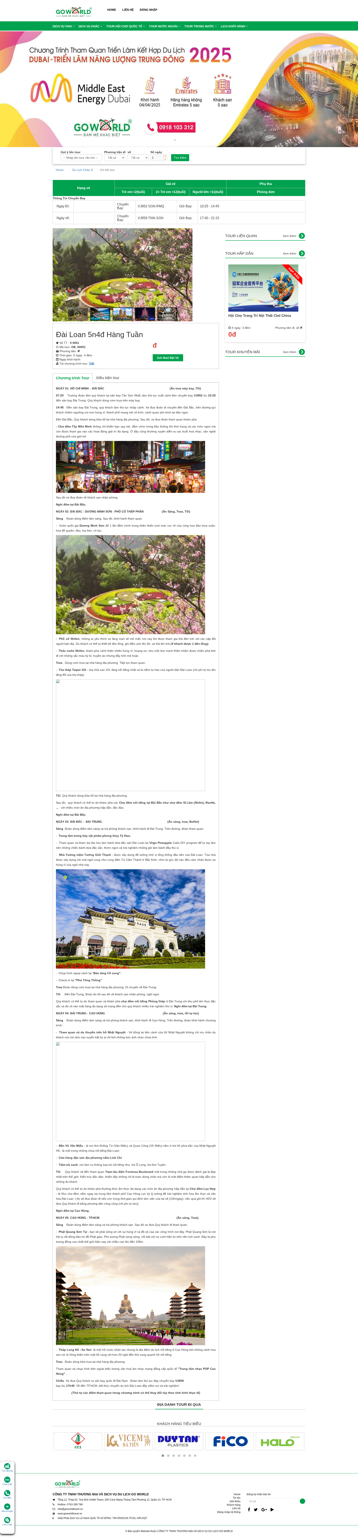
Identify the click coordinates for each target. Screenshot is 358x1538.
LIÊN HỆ (128, 9)
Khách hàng (234, 1504)
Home (61, 170)
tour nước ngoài (163, 26)
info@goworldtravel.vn (70, 1509)
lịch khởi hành (233, 26)
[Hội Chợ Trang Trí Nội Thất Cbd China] (263, 287)
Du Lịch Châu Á (83, 170)
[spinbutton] (157, 157)
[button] (165, 156)
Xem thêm (289, 236)
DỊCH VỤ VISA (63, 26)
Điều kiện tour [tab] (107, 378)
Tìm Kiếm (180, 157)
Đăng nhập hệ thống (229, 1512)
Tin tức (237, 1497)
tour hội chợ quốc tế (124, 26)
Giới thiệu (235, 1501)
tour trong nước (199, 26)
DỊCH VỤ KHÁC (89, 26)
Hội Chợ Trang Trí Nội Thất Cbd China (259, 316)
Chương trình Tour (72, 378)
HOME (111, 9)
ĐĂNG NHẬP (148, 9)
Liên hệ (236, 1508)
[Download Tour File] (91, 363)
